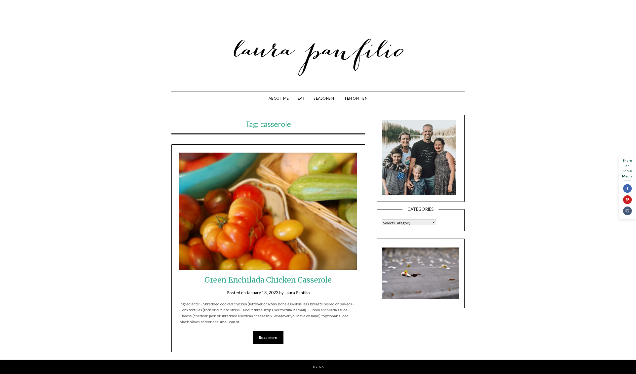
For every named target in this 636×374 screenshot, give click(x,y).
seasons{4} (324, 98)
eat (301, 98)
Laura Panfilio (297, 292)
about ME (279, 98)
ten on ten (355, 98)
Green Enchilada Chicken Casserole (268, 280)
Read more (268, 337)
